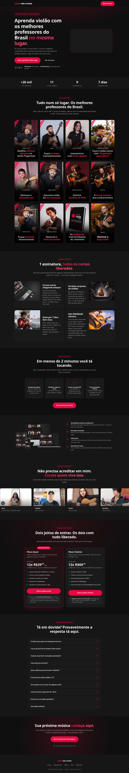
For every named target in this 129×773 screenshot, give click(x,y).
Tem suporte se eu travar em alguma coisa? (46, 685)
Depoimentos (58, 765)
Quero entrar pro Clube (64, 405)
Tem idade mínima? (38, 706)
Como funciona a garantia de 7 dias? (43, 692)
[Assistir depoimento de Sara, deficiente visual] (16, 497)
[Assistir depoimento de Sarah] (83, 497)
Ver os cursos (49, 60)
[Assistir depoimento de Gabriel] (49, 497)
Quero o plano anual (44, 591)
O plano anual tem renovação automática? (46, 656)
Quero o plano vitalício (85, 593)
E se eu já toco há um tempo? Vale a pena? (46, 649)
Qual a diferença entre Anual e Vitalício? (45, 670)
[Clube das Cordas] (23, 3)
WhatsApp (79, 765)
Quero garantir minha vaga (27, 60)
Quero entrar (107, 3)
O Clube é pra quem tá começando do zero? (46, 641)
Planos (66, 765)
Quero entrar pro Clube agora (64, 739)
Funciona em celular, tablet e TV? (42, 677)
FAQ (72, 765)
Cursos (49, 765)
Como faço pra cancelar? (39, 663)
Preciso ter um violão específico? (42, 699)
